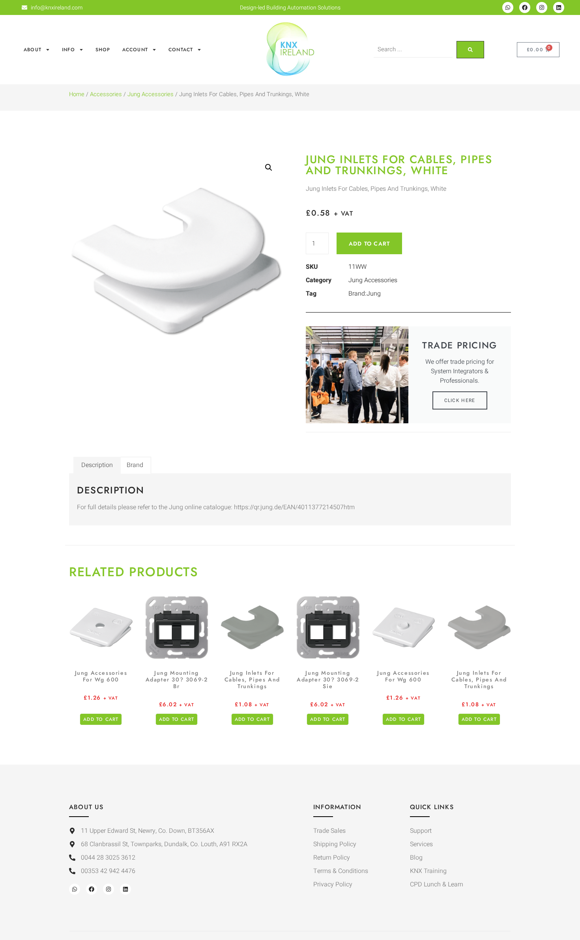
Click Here (459, 400)
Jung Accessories (150, 94)
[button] (269, 167)
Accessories (106, 94)
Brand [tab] (135, 465)
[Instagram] (541, 7)
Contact (180, 49)
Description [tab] (97, 465)
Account (135, 49)
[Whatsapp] (507, 7)
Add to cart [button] (100, 719)
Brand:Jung (364, 293)
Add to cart (369, 244)
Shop (102, 49)
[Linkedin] (558, 7)
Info (68, 49)
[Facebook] (524, 7)
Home (76, 94)
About (32, 49)
